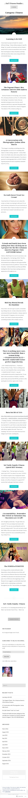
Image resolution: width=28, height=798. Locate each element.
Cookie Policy (7, 791)
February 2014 (5, 751)
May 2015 (4, 738)
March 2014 (5, 747)
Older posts (14, 619)
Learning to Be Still (7, 697)
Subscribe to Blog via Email (13, 640)
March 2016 (5, 729)
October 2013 (5, 757)
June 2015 (4, 735)
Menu (14, 7)
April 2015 (4, 741)
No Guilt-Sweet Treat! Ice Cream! (10, 710)
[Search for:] (14, 685)
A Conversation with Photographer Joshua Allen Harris (13, 706)
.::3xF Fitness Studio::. (14, 3)
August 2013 (5, 763)
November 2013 (6, 754)
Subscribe (6, 656)
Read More (14, 60)
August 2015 (5, 732)
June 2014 (4, 744)
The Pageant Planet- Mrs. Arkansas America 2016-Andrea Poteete (13, 701)
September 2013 (6, 760)
